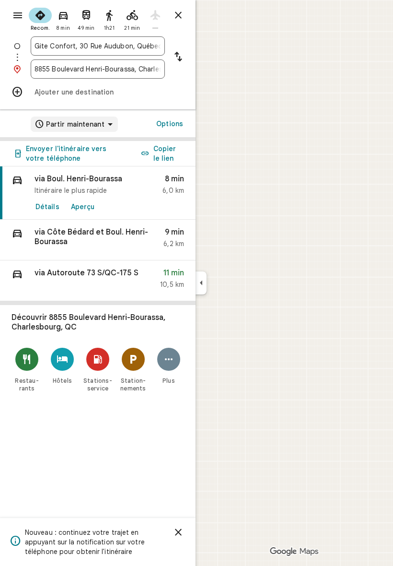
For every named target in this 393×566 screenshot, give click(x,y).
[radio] (40, 18)
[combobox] (98, 46)
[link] (98, 193)
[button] (98, 240)
